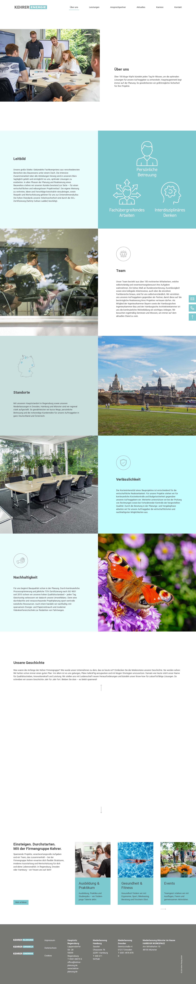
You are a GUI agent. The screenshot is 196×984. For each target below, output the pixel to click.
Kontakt (178, 7)
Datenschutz (50, 948)
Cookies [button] (48, 955)
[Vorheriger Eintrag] (98, 688)
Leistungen (94, 7)
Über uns (74, 7)
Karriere (159, 7)
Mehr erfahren (21, 902)
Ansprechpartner (118, 7)
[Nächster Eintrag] (98, 810)
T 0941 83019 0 (74, 959)
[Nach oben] (192, 317)
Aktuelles (141, 7)
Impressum (49, 940)
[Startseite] (31, 7)
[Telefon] (192, 308)
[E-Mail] (192, 298)
